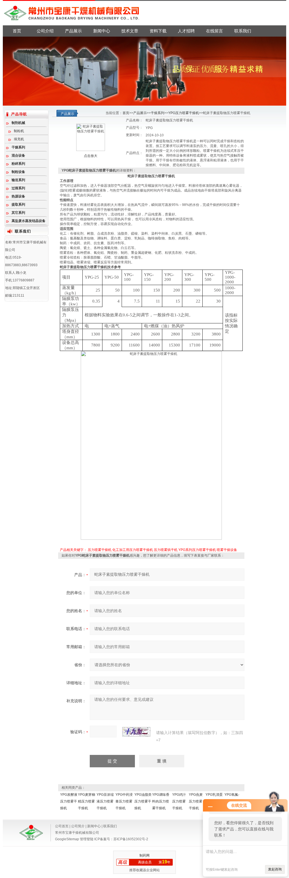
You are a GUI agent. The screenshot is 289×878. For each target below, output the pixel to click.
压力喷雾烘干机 (166, 550)
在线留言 (214, 30)
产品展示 (73, 30)
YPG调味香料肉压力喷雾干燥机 (160, 801)
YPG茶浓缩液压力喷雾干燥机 (105, 801)
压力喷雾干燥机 (99, 550)
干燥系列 (157, 113)
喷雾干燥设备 (227, 550)
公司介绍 (45, 30)
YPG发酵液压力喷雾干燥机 (68, 801)
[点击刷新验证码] (136, 732)
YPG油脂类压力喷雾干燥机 (143, 801)
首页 (17, 30)
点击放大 (90, 156)
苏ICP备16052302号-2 (130, 839)
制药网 (144, 855)
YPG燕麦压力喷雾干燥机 (196, 801)
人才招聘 (186, 30)
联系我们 (242, 30)
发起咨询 (275, 869)
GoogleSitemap (67, 839)
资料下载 (158, 30)
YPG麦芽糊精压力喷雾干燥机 (86, 801)
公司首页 (62, 826)
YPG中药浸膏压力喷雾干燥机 (124, 801)
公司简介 (78, 826)
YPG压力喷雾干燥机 (183, 113)
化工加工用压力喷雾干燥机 (132, 550)
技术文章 (129, 30)
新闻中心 (101, 30)
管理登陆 (86, 839)
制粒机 (19, 131)
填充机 (19, 139)
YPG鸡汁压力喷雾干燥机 (179, 801)
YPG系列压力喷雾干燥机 (197, 550)
